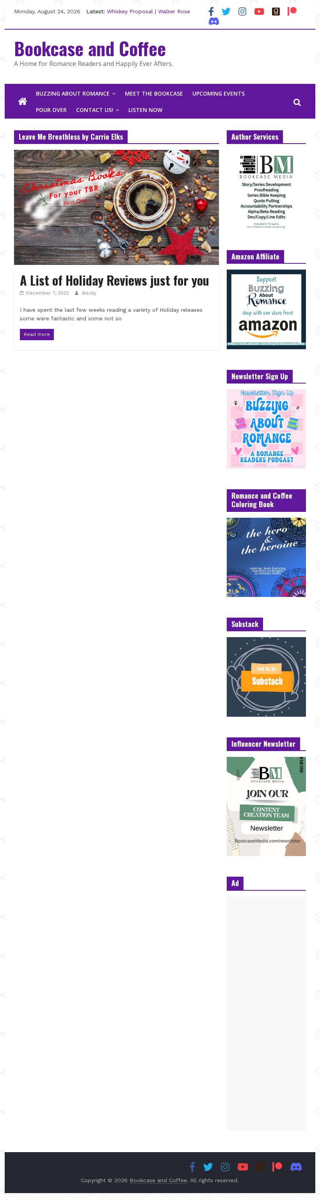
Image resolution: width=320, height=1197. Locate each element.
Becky (89, 293)
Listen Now (145, 110)
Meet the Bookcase (154, 93)
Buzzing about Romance (73, 93)
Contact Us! (94, 110)
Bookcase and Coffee (90, 48)
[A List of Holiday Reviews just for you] (116, 154)
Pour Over (51, 110)
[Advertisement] (266, 1014)
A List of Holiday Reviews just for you (114, 280)
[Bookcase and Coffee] (22, 102)
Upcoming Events (218, 93)
